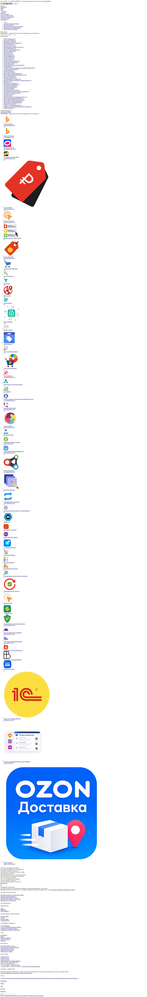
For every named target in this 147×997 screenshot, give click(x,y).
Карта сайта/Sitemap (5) (10, 76)
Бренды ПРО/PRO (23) (10, 48)
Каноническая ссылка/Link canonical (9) (14, 65)
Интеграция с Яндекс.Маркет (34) (12, 43)
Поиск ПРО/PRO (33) (9, 57)
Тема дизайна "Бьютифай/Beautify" (13, 102)
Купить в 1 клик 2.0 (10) (10, 45)
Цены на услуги (5, 958)
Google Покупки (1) (9, 59)
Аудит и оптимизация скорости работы (11, 927)
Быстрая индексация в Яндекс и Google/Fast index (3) (17, 80)
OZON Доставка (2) (9, 108)
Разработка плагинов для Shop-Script (10, 930)
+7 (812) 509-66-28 (15, 965)
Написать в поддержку (7, 951)
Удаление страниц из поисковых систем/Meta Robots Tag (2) (19, 68)
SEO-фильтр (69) (8, 52)
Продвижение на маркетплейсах (12, 28)
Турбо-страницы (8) (9, 63)
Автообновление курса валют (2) (12, 79)
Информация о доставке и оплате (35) (13, 47)
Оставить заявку (5, 14)
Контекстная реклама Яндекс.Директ (13, 26)
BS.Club (4, 11)
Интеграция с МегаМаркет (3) (11, 84)
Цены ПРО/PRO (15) (9, 44)
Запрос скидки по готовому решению (10, 961)
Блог (2, 10)
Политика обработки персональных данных (12, 973)
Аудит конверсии (5, 925)
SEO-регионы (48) (8, 54)
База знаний (8, 112)
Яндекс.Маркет (5, 911)
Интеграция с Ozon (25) (10, 41)
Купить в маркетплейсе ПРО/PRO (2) (13, 98)
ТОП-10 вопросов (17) (9, 39)
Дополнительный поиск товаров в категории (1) (16, 91)
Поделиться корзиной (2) (10, 87)
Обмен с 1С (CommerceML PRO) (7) (13, 105)
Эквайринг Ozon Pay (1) (10, 104)
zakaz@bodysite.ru (35, 966)
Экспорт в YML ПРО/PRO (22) (12, 50)
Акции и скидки (5, 959)
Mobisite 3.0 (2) (7, 81)
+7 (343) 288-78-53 (13, 962)
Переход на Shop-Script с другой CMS (10, 899)
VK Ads (3, 917)
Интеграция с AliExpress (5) (11, 83)
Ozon (2, 908)
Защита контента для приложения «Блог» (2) (15, 97)
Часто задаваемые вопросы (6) (11, 61)
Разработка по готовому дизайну (9, 897)
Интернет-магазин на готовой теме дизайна (12, 895)
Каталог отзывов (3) (9, 58)
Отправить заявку (32, 995)
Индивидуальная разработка (8, 896)
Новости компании (6, 938)
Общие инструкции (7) (10, 40)
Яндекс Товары (5, 919)
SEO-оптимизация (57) (10, 51)
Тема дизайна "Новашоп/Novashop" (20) (14, 99)
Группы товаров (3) (9, 70)
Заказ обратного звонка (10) (11, 69)
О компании (4, 935)
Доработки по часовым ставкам (9, 928)
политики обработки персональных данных (63, 889)
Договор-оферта (28, 973)
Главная (3, 112)
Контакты (3, 12)
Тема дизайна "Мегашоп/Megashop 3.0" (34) (15, 75)
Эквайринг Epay (8, 95)
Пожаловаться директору (7, 950)
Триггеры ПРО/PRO (9, 88)
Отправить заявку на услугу (8, 946)
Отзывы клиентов (5, 939)
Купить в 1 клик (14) (9, 94)
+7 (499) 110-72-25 (9, 963)
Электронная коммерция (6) (11, 62)
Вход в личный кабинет (7, 995)
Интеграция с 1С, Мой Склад (8, 900)
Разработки (4, 7)
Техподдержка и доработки (11, 29)
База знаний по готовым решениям (10, 947)
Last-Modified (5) (8, 66)
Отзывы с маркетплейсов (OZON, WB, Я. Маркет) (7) (18, 106)
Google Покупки (5, 920)
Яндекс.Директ (5, 916)
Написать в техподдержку (20, 995)
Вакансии (3, 940)
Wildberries (3, 909)
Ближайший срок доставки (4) (11, 90)
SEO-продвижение (9, 25)
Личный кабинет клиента (7, 948)
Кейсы (2, 8)
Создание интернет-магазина (11, 23)
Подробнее (48, 1)
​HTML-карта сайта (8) (9, 72)
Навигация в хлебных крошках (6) (13, 73)
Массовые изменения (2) (10, 77)
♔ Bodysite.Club (5, 956)
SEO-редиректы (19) (9, 55)
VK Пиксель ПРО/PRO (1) (11, 86)
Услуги (2, 5)
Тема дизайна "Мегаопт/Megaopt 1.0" (13, 101)
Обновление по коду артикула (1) (12, 93)
